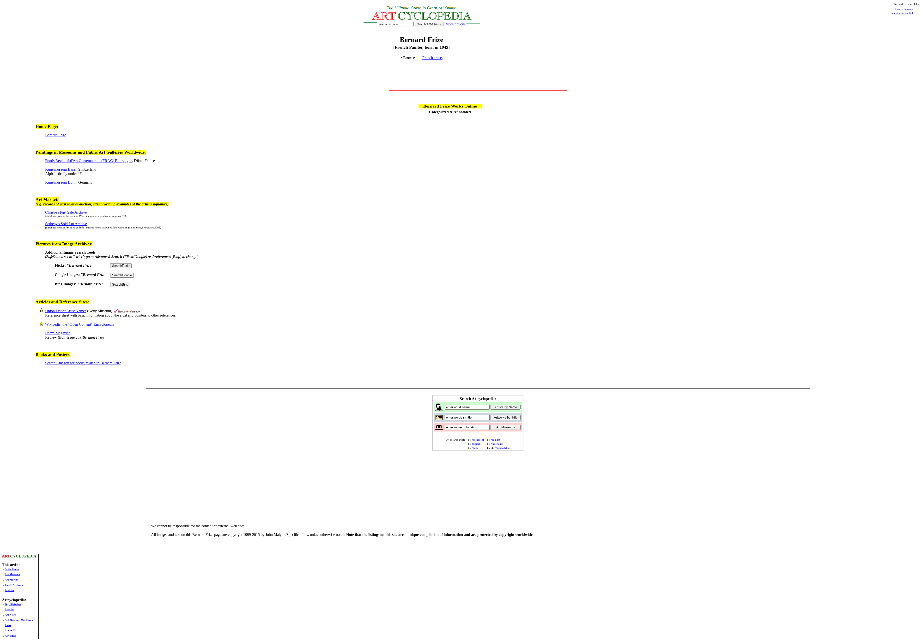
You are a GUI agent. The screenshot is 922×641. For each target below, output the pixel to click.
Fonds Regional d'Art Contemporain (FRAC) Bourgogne (88, 161)
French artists (432, 58)
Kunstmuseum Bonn (60, 182)
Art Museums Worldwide (19, 619)
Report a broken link (902, 13)
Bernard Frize (55, 135)
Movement (478, 439)
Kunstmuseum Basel (60, 169)
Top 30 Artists (13, 604)
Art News (10, 614)
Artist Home (12, 569)
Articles (9, 590)
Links (8, 625)
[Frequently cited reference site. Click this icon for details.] (127, 311)
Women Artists (502, 447)
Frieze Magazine (57, 333)
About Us (10, 630)
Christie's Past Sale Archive (66, 212)
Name (475, 447)
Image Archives (14, 584)
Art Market (11, 579)
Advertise (10, 635)
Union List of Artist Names (65, 311)
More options (455, 24)
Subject (476, 443)
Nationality (497, 443)
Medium (495, 439)
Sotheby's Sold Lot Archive (66, 224)
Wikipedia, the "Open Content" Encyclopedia (79, 324)
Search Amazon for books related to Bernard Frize (83, 363)
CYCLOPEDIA (23, 556)
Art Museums (12, 574)
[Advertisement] (477, 78)
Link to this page (904, 8)
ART (6, 556)
